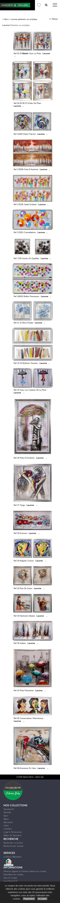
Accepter (42, 898)
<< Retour (53, 19)
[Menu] (55, 5)
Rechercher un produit (13, 842)
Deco (6, 19)
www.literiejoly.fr (10, 881)
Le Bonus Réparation (12, 856)
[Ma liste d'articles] (39, 5)
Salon (5, 815)
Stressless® (8, 809)
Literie (6, 825)
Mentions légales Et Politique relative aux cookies (24, 871)
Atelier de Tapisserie (12, 835)
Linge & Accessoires (12, 832)
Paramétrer (29, 898)
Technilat (7, 812)
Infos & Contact (10, 877)
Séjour (6, 819)
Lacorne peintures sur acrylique (24, 19)
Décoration (8, 822)
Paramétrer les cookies (13, 874)
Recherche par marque (13, 846)
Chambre (7, 828)
